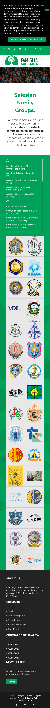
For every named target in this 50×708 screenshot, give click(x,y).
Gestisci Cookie (18, 39)
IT (46, 53)
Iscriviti (11, 682)
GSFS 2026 (13, 644)
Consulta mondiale (17, 624)
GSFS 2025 (13, 649)
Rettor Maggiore (16, 615)
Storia (11, 611)
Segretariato (14, 620)
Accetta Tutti (37, 39)
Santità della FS (15, 629)
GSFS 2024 (13, 653)
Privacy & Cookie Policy (28, 698)
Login (39, 49)
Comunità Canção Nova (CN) (20, 206)
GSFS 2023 (13, 658)
